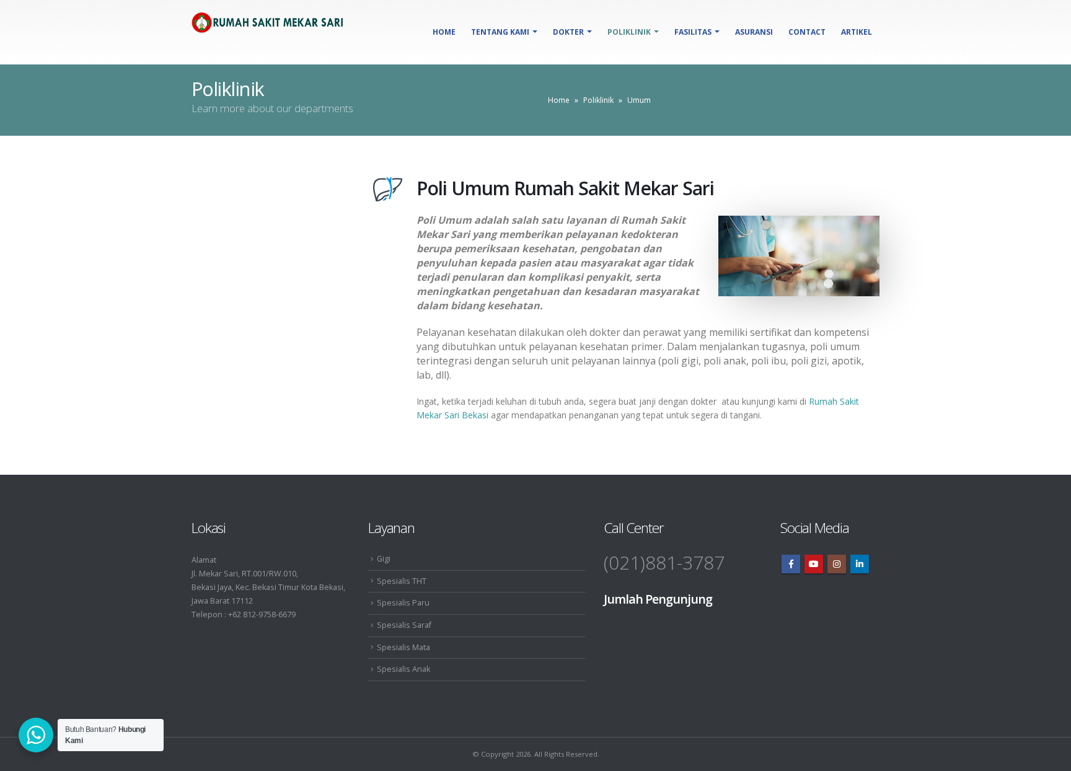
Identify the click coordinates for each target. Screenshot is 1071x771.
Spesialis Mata (403, 647)
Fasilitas (693, 32)
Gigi (383, 558)
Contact (807, 32)
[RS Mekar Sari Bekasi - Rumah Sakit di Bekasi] (269, 27)
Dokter (568, 32)
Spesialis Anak (403, 669)
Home (444, 32)
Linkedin (859, 564)
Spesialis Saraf (404, 625)
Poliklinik (629, 32)
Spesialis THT (401, 581)
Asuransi (754, 32)
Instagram (836, 564)
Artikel (856, 32)
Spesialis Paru (403, 602)
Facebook (791, 564)
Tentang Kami (500, 32)
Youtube (813, 564)
